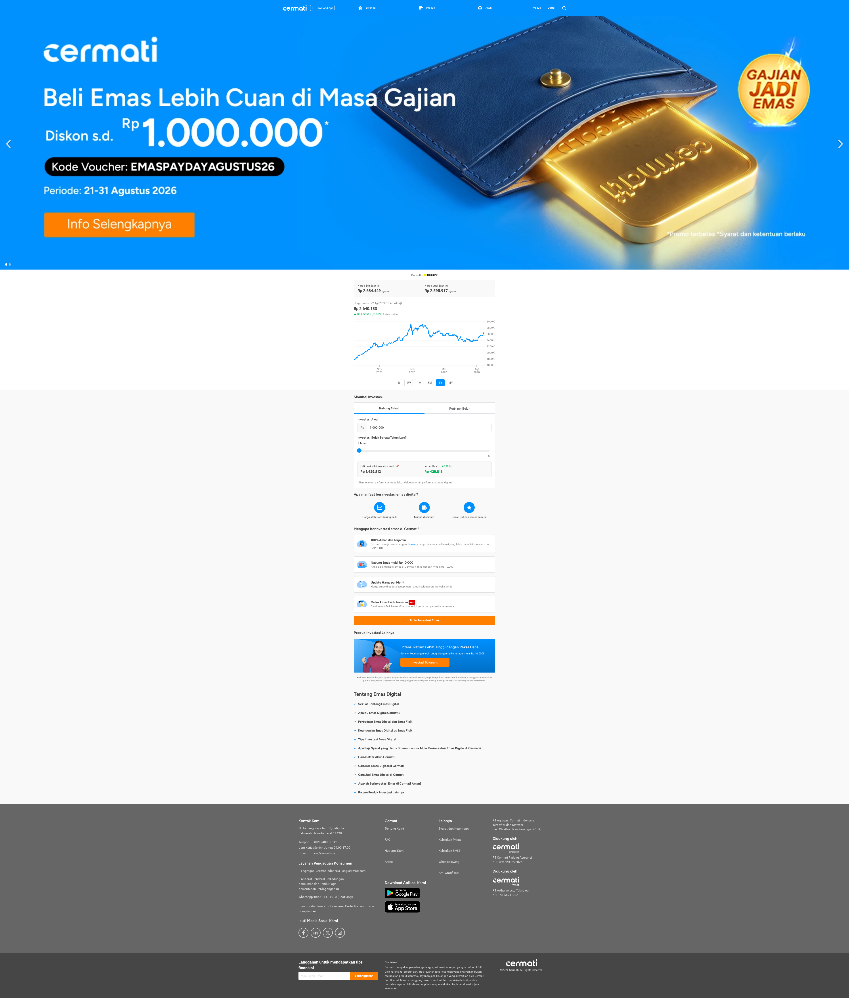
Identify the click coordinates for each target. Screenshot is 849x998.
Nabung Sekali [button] (389, 408)
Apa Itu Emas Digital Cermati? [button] (379, 713)
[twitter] (328, 933)
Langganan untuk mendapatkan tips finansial (330, 965)
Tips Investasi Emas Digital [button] (377, 739)
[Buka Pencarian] (564, 8)
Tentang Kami (394, 828)
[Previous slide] (8, 143)
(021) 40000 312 (325, 842)
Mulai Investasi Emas (424, 620)
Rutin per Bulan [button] (459, 408)
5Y (451, 382)
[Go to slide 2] (10, 264)
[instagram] (340, 933)
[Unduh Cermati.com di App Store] (402, 906)
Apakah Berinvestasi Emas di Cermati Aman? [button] (389, 783)
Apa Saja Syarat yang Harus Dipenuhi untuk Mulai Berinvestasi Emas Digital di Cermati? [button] (419, 748)
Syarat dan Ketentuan (454, 828)
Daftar (551, 7)
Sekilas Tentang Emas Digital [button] (378, 704)
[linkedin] (316, 933)
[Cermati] (521, 962)
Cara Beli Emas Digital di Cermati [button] (381, 766)
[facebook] (303, 933)
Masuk (537, 7)
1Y (440, 382)
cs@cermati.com (325, 853)
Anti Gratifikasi (449, 872)
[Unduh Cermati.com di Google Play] (402, 892)
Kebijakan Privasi (450, 839)
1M (419, 382)
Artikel (389, 861)
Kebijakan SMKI (449, 850)
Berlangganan (363, 976)
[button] (424, 143)
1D (398, 382)
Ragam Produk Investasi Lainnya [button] (381, 792)
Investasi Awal (368, 419)
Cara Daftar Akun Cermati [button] (376, 757)
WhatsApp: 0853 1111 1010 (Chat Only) (325, 897)
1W (408, 382)
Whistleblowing (449, 861)
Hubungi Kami (394, 850)
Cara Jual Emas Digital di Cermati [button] (381, 775)
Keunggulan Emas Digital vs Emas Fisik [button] (385, 730)
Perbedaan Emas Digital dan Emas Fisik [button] (385, 722)
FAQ (387, 839)
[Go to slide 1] (6, 264)
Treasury (412, 544)
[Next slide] (840, 143)
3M (430, 382)
